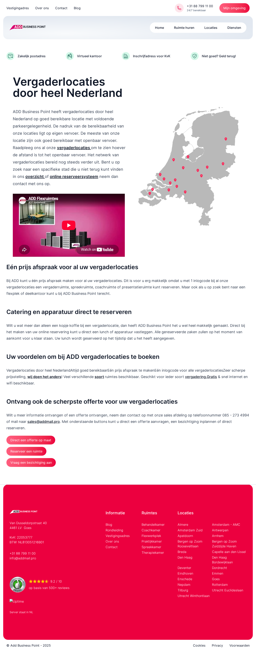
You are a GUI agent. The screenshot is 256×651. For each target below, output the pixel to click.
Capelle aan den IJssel (229, 552)
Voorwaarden (239, 645)
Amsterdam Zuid (190, 530)
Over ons (42, 8)
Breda (182, 552)
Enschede (185, 579)
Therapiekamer (153, 553)
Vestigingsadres (118, 536)
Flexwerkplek (151, 536)
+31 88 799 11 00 (23, 553)
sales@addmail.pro (43, 421)
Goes (216, 579)
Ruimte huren (184, 28)
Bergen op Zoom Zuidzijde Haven (224, 543)
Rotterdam (220, 585)
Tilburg (183, 590)
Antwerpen (220, 530)
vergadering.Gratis (201, 377)
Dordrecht (219, 568)
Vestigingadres (17, 8)
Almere (183, 525)
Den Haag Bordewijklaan (222, 559)
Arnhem (218, 536)
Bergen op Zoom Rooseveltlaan (190, 543)
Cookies (199, 645)
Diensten (234, 28)
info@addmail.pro (23, 558)
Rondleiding (114, 530)
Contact (61, 8)
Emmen (217, 573)
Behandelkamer (153, 525)
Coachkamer (151, 530)
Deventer (184, 568)
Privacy (217, 645)
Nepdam (184, 585)
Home (159, 28)
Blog (77, 8)
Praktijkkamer (152, 541)
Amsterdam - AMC (226, 525)
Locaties (210, 28)
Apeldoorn (185, 536)
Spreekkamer (151, 547)
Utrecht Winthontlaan (194, 596)
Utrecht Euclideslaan (227, 590)
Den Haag (185, 557)
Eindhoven (185, 573)
